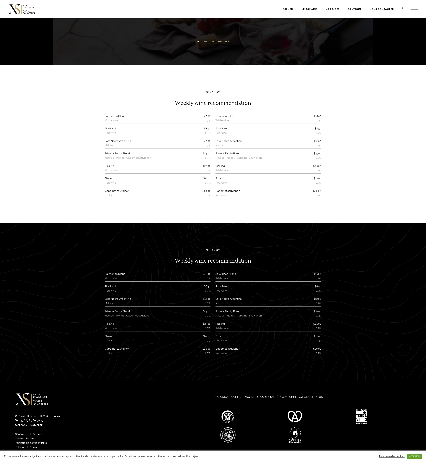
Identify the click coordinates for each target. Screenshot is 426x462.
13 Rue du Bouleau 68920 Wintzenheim (38, 416)
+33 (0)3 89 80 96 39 (31, 420)
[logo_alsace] (294, 416)
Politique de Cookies (27, 447)
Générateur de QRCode (29, 434)
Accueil (202, 41)
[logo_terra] (361, 416)
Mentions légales (25, 438)
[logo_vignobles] (294, 435)
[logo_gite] (227, 416)
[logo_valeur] (227, 435)
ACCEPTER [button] (414, 456)
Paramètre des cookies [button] (392, 456)
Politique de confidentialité (31, 442)
